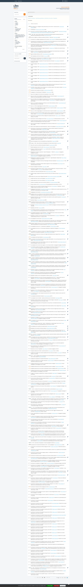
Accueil (16, 1)
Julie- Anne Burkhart (43, 568)
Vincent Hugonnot (60, 96)
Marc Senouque (46, 147)
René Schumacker (37, 335)
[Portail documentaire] (16, 6)
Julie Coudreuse (45, 213)
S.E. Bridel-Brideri (59, 195)
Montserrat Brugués (47, 90)
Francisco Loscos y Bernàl (40, 29)
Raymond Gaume (52, 486)
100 (64, 577)
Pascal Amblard (50, 500)
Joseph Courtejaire (52, 105)
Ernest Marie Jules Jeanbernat (46, 189)
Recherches (20, 1)
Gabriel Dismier (33, 343)
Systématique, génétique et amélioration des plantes (44, 18)
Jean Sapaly (43, 548)
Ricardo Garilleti (52, 145)
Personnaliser (62, 585)
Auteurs (16, 33)
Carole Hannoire (52, 132)
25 (60, 577)
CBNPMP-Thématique (31, 18)
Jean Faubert (55, 275)
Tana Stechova (54, 426)
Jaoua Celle (54, 141)
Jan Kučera (53, 376)
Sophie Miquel (33, 417)
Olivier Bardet (55, 37)
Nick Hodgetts (57, 60)
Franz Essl (40, 207)
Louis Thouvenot (40, 440)
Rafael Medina (44, 129)
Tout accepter (50, 585)
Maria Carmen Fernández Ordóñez (53, 176)
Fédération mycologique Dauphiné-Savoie (41, 204)
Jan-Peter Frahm (54, 413)
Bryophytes (55, 18)
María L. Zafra (58, 115)
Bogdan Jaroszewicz (34, 155)
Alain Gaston (60, 472)
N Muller (62, 399)
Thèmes (16, 27)
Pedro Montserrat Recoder (47, 54)
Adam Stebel (55, 373)
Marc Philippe (52, 39)
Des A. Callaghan (52, 396)
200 (67, 577)
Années (16, 21)
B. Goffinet (56, 151)
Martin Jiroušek (58, 393)
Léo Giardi (32, 437)
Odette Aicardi (51, 497)
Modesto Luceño (45, 565)
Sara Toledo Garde (49, 180)
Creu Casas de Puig (40, 113)
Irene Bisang (57, 442)
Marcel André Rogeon (42, 356)
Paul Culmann (63, 491)
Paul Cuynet (61, 299)
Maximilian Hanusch (60, 160)
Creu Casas (40, 169)
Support (16, 40)
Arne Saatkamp (36, 291)
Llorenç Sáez (36, 52)
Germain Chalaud (51, 360)
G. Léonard (61, 401)
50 (62, 577)
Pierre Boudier (54, 186)
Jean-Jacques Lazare (48, 35)
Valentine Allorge (58, 363)
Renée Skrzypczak (55, 538)
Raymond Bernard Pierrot (44, 63)
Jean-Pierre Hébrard (34, 318)
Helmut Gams (49, 92)
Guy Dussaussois (46, 237)
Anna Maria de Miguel (53, 182)
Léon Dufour (45, 166)
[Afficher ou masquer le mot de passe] (22, 58)
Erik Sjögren (57, 215)
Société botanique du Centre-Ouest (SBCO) (59, 515)
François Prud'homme (60, 123)
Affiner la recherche (34, 23)
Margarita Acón (33, 450)
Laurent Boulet (63, 302)
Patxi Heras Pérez (52, 378)
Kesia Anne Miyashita (49, 202)
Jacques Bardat (60, 419)
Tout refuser (57, 585)
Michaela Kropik (37, 411)
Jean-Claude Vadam (55, 503)
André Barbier (55, 477)
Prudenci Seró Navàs (54, 446)
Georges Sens (52, 48)
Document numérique (18, 46)
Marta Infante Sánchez (47, 42)
